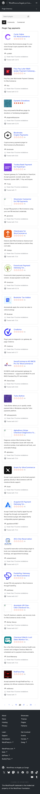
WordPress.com (8, 749)
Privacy (4, 726)
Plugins (23, 722)
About (4, 716)
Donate (24, 739)
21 (24, 705)
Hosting (4, 722)
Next (35, 705)
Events (23, 736)
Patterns (24, 726)
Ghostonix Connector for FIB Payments (22, 200)
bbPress (6, 755)
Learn (4, 732)
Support (5, 736)
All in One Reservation (23, 539)
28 (31, 705)
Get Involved (25, 732)
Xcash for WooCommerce (24, 467)
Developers (6, 739)
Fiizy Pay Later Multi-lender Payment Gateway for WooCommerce (24, 70)
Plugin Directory (7, 9)
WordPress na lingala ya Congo (18, 768)
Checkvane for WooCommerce (20, 232)
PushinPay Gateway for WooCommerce (22, 574)
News (4, 719)
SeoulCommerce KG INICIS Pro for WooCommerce (24, 362)
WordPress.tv (7, 742)
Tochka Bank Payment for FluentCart (23, 166)
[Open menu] (37, 3)
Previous (4, 705)
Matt (4, 752)
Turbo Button (19, 396)
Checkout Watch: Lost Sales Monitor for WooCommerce (23, 638)
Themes (24, 719)
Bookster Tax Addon (22, 297)
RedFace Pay (19, 672)
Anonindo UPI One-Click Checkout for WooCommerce (21, 606)
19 (16, 705)
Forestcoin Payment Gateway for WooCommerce (22, 267)
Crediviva (17, 329)
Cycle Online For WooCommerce (22, 35)
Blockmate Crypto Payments (21, 134)
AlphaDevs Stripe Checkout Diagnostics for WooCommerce (24, 431)
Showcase (24, 716)
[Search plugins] (28, 16)
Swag (24, 742)
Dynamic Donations (22, 101)
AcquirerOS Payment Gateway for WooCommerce (22, 503)
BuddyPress (7, 759)
